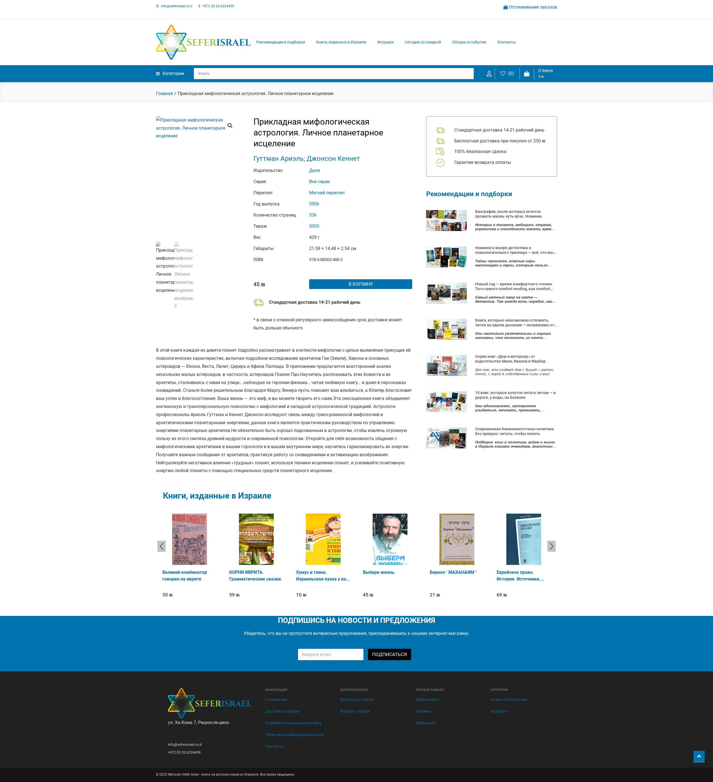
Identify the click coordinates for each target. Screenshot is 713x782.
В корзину (361, 284)
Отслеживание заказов (532, 7)
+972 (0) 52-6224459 (218, 6)
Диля (314, 170)
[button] (230, 126)
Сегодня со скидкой (423, 42)
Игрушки (385, 42)
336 (313, 215)
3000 (314, 226)
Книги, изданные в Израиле (341, 42)
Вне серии (319, 181)
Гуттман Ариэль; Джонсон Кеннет (306, 158)
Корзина (423, 711)
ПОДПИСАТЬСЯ (389, 654)
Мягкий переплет (327, 192)
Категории (173, 73)
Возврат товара (355, 711)
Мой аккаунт (427, 699)
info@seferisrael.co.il (176, 6)
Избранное (426, 723)
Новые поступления (509, 699)
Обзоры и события (469, 42)
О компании (276, 699)
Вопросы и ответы (357, 699)
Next (551, 546)
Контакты (506, 42)
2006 (314, 204)
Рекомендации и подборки (280, 42)
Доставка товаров (282, 711)
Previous (161, 546)
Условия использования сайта (293, 723)
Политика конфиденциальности (294, 734)
